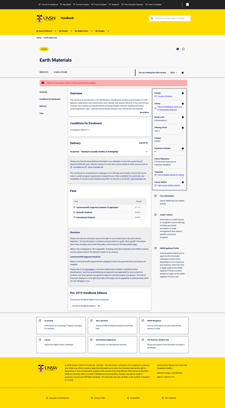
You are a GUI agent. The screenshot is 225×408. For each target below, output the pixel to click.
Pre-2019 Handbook (50, 5)
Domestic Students (84, 212)
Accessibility (135, 398)
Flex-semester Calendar (133, 5)
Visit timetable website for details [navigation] (171, 175)
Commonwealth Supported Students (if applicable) (97, 207)
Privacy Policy (99, 398)
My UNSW (67, 5)
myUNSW (77, 167)
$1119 (137, 207)
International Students (85, 217)
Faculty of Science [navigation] (165, 96)
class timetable (94, 167)
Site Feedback (170, 398)
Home (38, 38)
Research (115, 5)
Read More (144, 112)
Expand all (143, 143)
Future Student (100, 5)
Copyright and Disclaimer (59, 398)
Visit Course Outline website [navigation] (169, 185)
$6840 (137, 212)
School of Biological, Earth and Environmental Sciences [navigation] (170, 108)
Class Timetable (155, 5)
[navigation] (86, 306)
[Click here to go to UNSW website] (46, 19)
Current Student (82, 5)
